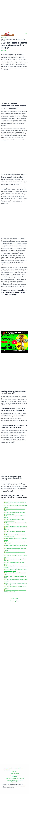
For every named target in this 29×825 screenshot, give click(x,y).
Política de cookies (14, 773)
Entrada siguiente (14, 601)
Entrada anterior (14, 598)
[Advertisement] (14, 15)
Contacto (14, 776)
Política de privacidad (15, 775)
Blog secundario (14, 781)
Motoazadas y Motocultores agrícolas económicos (13, 768)
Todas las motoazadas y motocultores (14, 778)
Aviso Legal (14, 771)
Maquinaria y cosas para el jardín (14, 780)
